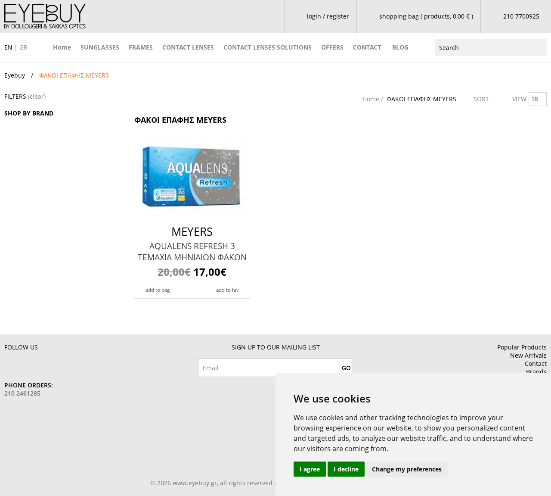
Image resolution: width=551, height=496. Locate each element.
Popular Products (522, 347)
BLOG (400, 47)
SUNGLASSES (99, 47)
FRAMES (141, 47)
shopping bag (426, 16)
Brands (536, 372)
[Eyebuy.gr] (45, 16)
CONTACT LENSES (188, 47)
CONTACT (367, 47)
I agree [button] (310, 469)
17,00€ (192, 272)
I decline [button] (346, 469)
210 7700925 (521, 16)
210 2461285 (22, 393)
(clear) (37, 96)
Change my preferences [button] (407, 469)
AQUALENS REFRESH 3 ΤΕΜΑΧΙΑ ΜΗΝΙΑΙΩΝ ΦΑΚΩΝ (192, 251)
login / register (328, 16)
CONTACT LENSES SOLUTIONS (267, 47)
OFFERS (332, 47)
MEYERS (192, 231)
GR (23, 47)
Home (62, 47)
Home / (373, 99)
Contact (536, 363)
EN (8, 47)
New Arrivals (528, 355)
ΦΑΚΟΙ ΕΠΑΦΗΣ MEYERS (421, 99)
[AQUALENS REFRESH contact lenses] (192, 177)
